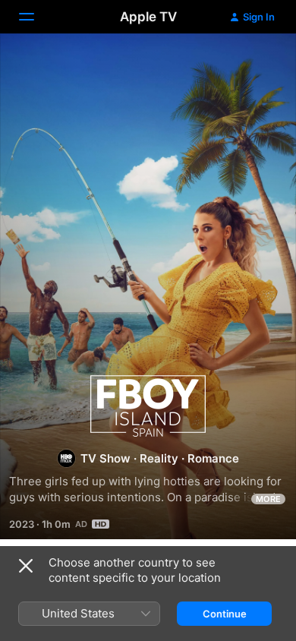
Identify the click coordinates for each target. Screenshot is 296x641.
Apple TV (148, 16)
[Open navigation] (35, 16)
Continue (225, 614)
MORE (268, 499)
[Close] (26, 566)
